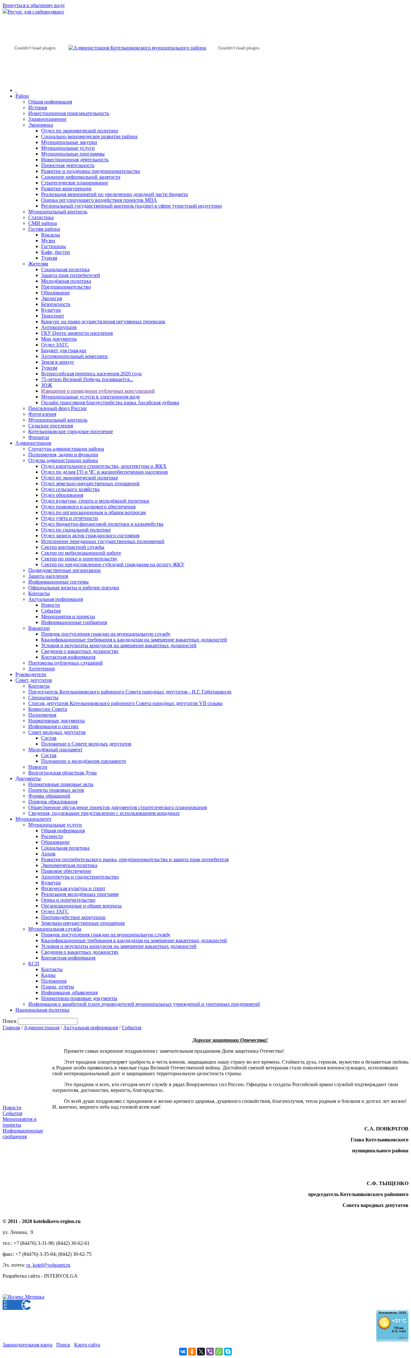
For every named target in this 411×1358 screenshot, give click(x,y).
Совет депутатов (33, 680)
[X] (201, 1351)
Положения (53, 981)
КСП (33, 963)
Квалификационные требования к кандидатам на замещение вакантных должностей (134, 639)
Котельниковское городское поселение (70, 431)
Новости (50, 605)
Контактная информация (68, 657)
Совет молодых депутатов (57, 732)
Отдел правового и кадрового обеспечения (88, 506)
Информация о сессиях (53, 726)
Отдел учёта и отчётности (69, 518)
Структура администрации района (66, 448)
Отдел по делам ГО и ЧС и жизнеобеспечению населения (104, 472)
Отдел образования (62, 495)
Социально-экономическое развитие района (89, 136)
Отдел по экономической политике (79, 130)
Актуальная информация (55, 599)
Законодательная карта (27, 1344)
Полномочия (42, 715)
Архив (48, 853)
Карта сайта (87, 1344)
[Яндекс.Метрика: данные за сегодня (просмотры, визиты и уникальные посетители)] (23, 1297)
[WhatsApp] (219, 1351)
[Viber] (210, 1351)
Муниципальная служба (54, 929)
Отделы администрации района (63, 460)
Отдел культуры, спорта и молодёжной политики (95, 501)
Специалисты (43, 697)
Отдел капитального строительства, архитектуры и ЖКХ (104, 466)
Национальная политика (42, 1010)
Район (22, 96)
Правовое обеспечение (66, 871)
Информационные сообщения (74, 622)
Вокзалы (50, 234)
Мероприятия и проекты (68, 616)
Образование (55, 292)
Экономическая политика (69, 865)
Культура (51, 310)
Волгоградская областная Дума (62, 772)
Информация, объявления (69, 992)
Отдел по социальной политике (76, 529)
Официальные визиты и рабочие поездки (73, 587)
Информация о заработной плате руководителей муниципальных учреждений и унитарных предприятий (144, 1004)
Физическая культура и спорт (73, 888)
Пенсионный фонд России (57, 408)
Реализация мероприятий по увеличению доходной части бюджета (114, 194)
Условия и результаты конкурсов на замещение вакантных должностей (119, 645)
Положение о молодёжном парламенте (83, 761)
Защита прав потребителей (70, 275)
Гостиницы (53, 246)
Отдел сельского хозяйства (70, 489)
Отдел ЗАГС (55, 344)
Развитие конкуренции (66, 188)
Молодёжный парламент (55, 749)
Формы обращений (49, 796)
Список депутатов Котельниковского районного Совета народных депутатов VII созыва (125, 703)
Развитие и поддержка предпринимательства (90, 171)
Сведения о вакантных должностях (79, 651)
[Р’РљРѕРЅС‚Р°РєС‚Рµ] (183, 1351)
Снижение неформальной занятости (80, 177)
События (51, 610)
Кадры (48, 975)
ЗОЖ (46, 385)
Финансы (38, 437)
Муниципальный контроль (57, 211)
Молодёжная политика (66, 281)
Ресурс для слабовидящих (36, 11)
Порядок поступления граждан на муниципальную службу (106, 634)
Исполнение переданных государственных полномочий (102, 541)
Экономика (40, 125)
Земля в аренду (57, 362)
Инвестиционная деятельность (75, 159)
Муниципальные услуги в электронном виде (90, 396)
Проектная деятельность (67, 165)
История (37, 107)
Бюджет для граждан (63, 350)
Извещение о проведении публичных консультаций (98, 391)
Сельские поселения (50, 425)
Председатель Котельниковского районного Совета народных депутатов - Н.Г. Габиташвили (130, 691)
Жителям (38, 263)
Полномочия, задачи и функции (63, 454)
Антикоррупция (58, 327)
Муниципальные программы (73, 153)
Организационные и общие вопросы (81, 905)
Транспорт (52, 315)
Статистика (41, 217)
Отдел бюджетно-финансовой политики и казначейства (102, 524)
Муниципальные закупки (69, 142)
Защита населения (48, 576)
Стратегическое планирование (74, 182)
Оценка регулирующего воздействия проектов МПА (99, 200)
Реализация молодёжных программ (79, 894)
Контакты (39, 593)
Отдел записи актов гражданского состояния (90, 535)
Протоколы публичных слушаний (65, 663)
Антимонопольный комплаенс (74, 356)
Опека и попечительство (68, 900)
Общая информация (50, 101)
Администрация (33, 443)
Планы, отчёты (57, 986)
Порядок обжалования (52, 801)
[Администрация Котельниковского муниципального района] (35, 78)
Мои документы (59, 339)
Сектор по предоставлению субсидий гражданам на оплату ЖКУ (112, 564)
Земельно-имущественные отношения (83, 923)
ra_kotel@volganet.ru (48, 1265)
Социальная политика (65, 269)
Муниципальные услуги (68, 148)
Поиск (63, 1344)
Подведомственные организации (64, 570)
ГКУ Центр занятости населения (77, 333)
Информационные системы (58, 582)
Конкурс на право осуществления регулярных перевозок (103, 321)
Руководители (30, 674)
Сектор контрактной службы (72, 547)
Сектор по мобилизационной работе (81, 553)
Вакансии (39, 628)
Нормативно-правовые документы (79, 998)
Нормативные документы (56, 720)
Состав (49, 738)
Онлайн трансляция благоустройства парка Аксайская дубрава (110, 402)
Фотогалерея (42, 414)
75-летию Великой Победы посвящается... (87, 379)
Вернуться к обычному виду (34, 5)
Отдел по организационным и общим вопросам (93, 512)
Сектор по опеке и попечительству (79, 558)
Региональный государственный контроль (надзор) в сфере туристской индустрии (131, 206)
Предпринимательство (66, 287)
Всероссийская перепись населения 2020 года (91, 373)
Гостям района (44, 229)
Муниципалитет (33, 819)
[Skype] (228, 1351)
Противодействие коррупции (73, 917)
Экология (51, 298)
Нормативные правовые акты (60, 784)
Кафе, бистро (55, 252)
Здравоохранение (47, 119)
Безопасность (55, 304)
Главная (11, 1027)
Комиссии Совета (47, 709)
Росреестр (52, 836)
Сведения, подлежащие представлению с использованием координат (104, 813)
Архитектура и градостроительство (80, 877)
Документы (28, 778)
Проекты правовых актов (56, 790)
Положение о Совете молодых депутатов (86, 743)
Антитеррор (41, 668)
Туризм (49, 258)
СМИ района (42, 223)
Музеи (48, 240)
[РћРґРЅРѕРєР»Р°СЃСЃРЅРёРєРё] (192, 1351)
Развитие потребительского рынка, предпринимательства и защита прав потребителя (135, 859)
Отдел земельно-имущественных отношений (90, 483)
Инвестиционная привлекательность (68, 113)
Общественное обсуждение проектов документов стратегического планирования (117, 807)
